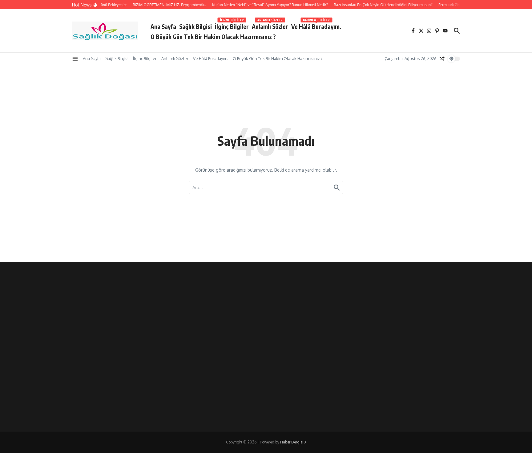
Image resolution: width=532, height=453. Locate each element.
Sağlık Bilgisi (195, 26)
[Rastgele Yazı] (442, 58)
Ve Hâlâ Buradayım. (316, 25)
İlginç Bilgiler (232, 25)
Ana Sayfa (163, 26)
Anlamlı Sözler (270, 25)
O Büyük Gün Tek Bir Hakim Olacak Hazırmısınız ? (213, 36)
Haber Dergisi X (293, 442)
